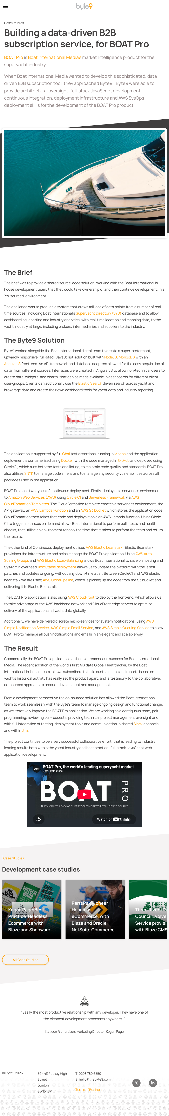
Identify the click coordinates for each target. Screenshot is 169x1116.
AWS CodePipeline (58, 579)
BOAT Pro (13, 57)
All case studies (25, 959)
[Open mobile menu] (5, 7)
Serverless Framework (107, 497)
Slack (138, 723)
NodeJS (110, 357)
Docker (67, 460)
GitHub (123, 460)
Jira (25, 730)
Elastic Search (90, 383)
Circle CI (74, 497)
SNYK (29, 473)
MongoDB (127, 357)
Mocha (120, 453)
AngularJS (12, 363)
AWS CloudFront (80, 597)
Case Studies (13, 858)
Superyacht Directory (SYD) (98, 313)
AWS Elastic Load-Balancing (60, 560)
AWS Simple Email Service (71, 627)
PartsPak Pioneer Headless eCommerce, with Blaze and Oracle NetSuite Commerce (93, 916)
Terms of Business (89, 1089)
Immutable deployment (57, 566)
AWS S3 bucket (93, 510)
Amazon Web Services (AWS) (32, 497)
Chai (66, 453)
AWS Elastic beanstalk (104, 547)
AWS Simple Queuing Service (125, 627)
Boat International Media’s (54, 57)
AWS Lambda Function (49, 510)
